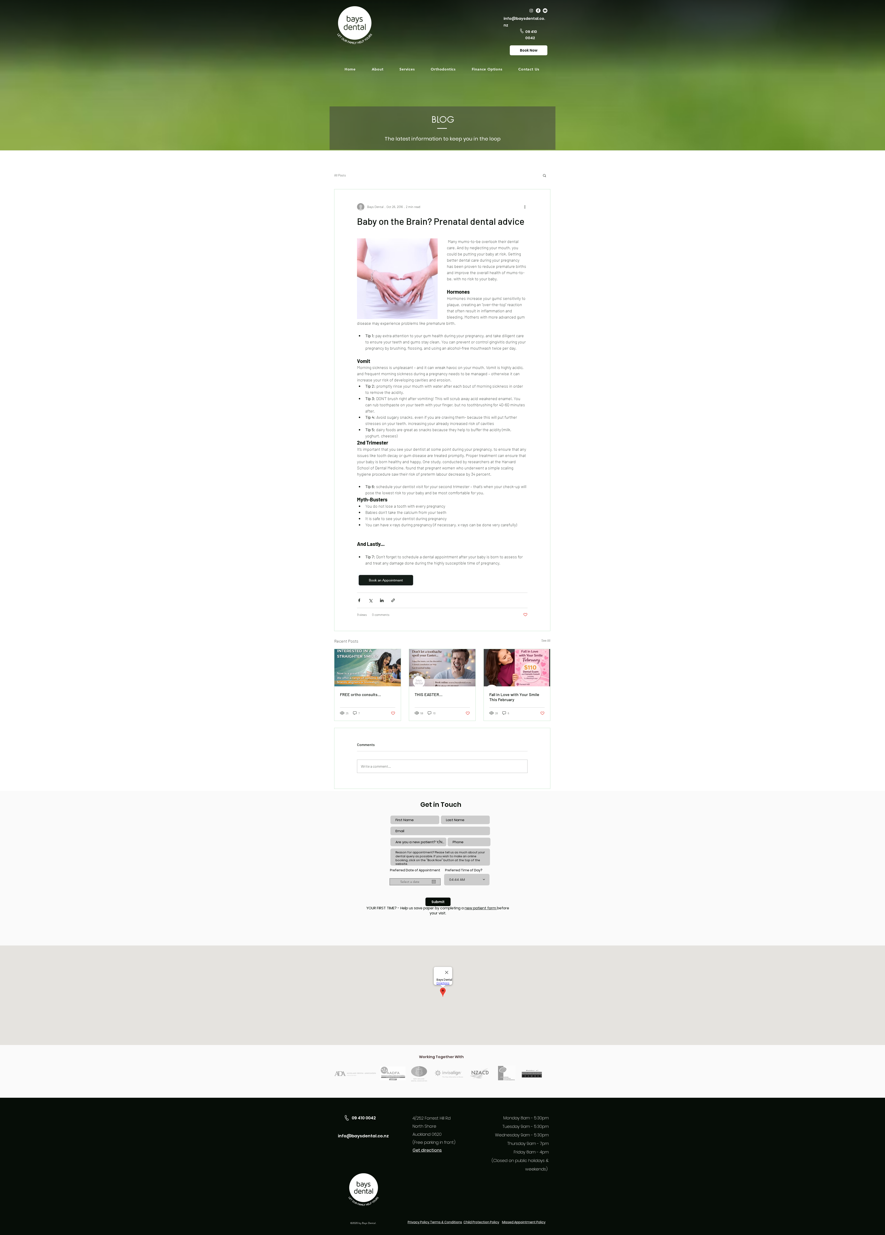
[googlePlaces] (531, 10)
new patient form (481, 908)
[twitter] (538, 10)
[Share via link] (393, 600)
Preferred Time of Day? (463, 870)
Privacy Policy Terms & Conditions (435, 1222)
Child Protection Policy (481, 1222)
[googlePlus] (545, 10)
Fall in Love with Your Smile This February (514, 697)
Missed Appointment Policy (524, 1222)
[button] (378, 69)
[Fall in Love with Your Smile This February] (517, 667)
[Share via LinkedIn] (382, 600)
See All (545, 640)
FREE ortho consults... (360, 694)
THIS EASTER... (428, 694)
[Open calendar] (434, 882)
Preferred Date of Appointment (415, 872)
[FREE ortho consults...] (367, 667)
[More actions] (525, 207)
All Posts (340, 175)
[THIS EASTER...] (442, 667)
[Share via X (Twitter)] (370, 600)
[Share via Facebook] (359, 600)
